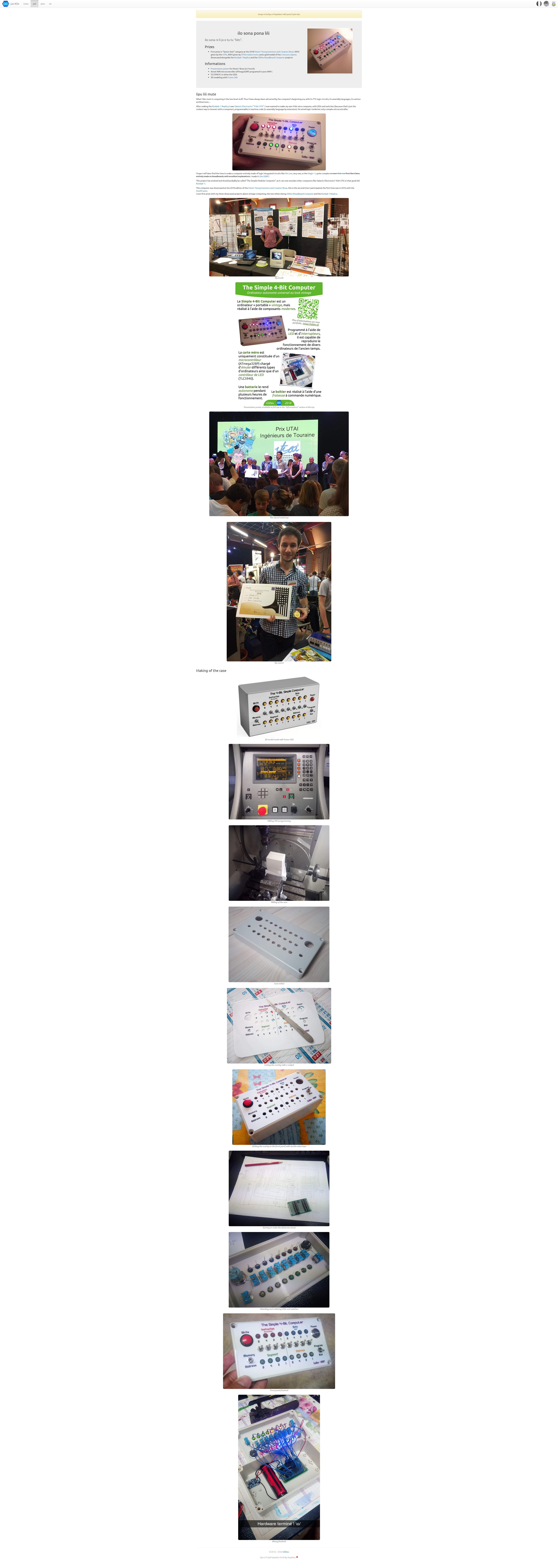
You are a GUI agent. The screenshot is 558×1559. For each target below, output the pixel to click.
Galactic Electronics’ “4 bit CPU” (249, 106)
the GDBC (264, 176)
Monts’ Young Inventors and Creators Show (274, 51)
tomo (26, 3)
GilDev (286, 1551)
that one (341, 173)
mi (50, 3)
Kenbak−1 (200, 183)
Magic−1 (312, 173)
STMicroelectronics (250, 54)
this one (288, 173)
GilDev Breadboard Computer (271, 57)
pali (34, 3)
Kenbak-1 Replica (242, 57)
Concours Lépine (288, 54)
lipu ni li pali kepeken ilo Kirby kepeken (279, 1557)
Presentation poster (220, 68)
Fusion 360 (233, 77)
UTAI (224, 54)
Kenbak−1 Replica (220, 106)
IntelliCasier (201, 190)
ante (43, 3)
